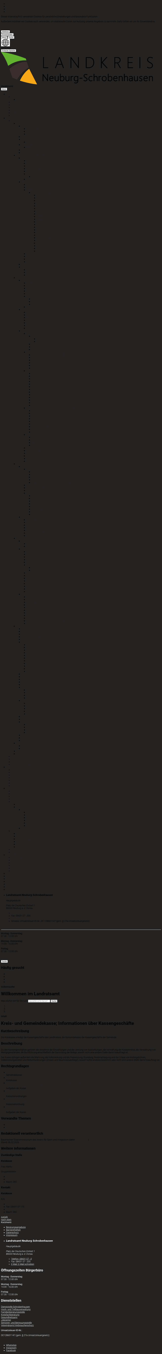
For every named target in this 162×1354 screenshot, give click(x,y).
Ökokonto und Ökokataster (44, 357)
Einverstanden (7, 34)
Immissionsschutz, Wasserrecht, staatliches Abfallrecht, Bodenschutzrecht (58, 309)
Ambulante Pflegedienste (38, 612)
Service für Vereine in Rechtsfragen (43, 823)
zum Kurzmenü (13, 9)
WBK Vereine (42, 211)
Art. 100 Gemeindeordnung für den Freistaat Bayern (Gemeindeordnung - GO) (44, 1072)
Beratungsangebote (31, 642)
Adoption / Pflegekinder (37, 554)
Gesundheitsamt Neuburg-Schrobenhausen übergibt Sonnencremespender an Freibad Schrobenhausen (77, 732)
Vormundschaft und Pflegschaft (42, 583)
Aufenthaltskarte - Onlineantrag (46, 514)
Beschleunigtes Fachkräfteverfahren (49, 479)
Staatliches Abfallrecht (37, 322)
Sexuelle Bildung (34, 692)
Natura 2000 (37, 373)
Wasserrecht (32, 325)
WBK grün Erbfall (44, 237)
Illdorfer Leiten (38, 394)
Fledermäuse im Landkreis (49, 338)
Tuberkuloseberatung (36, 658)
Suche (11, 37)
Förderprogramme (35, 447)
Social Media (12, 889)
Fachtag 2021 (33, 690)
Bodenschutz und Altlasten (39, 312)
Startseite (11, 1006)
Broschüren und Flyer (36, 817)
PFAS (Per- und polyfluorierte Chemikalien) (47, 320)
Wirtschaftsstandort (21, 857)
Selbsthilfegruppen (35, 666)
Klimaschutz (12, 876)
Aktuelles (10, 94)
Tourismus (11, 878)
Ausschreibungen (14, 873)
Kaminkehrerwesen (35, 317)
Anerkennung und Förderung (40, 815)
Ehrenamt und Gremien (37, 453)
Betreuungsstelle (34, 596)
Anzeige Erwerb (44, 208)
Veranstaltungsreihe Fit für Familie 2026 (51, 567)
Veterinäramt (22, 743)
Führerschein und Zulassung (35, 267)
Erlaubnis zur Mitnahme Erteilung (52, 243)
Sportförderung (18, 830)
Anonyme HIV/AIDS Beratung (40, 644)
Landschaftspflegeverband (39, 450)
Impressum (11, 1235)
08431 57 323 (17, 1176)
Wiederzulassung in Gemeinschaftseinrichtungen (50, 705)
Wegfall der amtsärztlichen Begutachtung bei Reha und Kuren (56, 729)
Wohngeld (31, 525)
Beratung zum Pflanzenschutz (46, 426)
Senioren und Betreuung (33, 594)
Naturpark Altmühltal (41, 376)
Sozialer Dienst (33, 551)
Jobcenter (21, 751)
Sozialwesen (27, 517)
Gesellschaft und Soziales (19, 788)
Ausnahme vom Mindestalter (50, 227)
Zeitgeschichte (28, 676)
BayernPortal (81, 1139)
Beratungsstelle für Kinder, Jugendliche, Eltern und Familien (50, 541)
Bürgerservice (13, 118)
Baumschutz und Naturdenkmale (47, 421)
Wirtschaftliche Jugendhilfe (39, 586)
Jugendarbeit (32, 572)
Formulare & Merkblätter (23, 761)
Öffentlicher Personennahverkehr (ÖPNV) (46, 147)
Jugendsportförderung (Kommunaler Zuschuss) (40, 838)
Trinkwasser (27, 735)
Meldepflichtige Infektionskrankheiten (45, 703)
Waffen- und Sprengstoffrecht (41, 189)
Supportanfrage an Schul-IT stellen (43, 142)
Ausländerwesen (29, 466)
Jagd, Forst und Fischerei (38, 184)
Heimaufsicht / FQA (36, 602)
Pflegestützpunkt (34, 599)
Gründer (15, 860)
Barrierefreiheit (13, 1229)
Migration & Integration (22, 852)
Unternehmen (18, 862)
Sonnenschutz (28, 674)
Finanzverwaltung (30, 126)
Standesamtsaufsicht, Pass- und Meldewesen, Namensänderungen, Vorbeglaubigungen (69, 487)
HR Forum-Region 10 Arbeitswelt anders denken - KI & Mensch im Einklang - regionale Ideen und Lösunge (63, 870)
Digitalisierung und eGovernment (37, 152)
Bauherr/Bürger (39, 299)
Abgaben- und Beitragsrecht (40, 160)
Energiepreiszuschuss (27, 844)
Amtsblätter (17, 104)
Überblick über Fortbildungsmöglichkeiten (41, 828)
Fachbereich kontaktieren (18, 884)
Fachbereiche (17, 120)
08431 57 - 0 (21, 913)
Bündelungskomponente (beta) (51, 251)
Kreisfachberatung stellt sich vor (47, 410)
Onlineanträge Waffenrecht (44, 192)
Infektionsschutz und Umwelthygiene (39, 679)
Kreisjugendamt (29, 549)
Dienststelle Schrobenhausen (15, 1306)
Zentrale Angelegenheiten (28, 123)
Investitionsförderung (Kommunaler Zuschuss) (39, 836)
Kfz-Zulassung (33, 272)
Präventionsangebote (32, 687)
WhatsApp (11, 1345)
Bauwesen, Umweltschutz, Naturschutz (35, 277)
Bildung (15, 868)
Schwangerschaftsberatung (40, 650)
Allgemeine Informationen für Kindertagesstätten (50, 708)
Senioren (15, 799)
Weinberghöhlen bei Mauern (45, 400)
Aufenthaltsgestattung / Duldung (47, 474)
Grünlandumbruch (40, 362)
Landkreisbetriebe (25, 753)
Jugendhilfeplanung (36, 575)
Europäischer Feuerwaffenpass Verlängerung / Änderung (64, 224)
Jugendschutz (33, 559)
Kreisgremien (17, 775)
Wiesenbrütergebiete (41, 389)
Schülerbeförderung (36, 128)
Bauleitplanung (33, 285)
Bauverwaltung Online (37, 296)
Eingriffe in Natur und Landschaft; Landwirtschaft (50, 352)
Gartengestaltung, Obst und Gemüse (49, 418)
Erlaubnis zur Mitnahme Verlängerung (55, 245)
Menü (4, 37)
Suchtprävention (34, 698)
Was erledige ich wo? (21, 115)
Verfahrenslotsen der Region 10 (41, 591)
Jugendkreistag (19, 777)
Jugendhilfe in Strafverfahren (40, 557)
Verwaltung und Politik (17, 767)
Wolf (13, 112)
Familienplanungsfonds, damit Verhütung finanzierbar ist (49, 636)
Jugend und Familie (21, 791)
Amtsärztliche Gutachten (33, 628)
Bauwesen (31, 283)
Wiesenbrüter (43, 341)
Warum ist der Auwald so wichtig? (48, 437)
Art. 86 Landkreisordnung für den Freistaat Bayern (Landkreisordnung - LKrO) (44, 1077)
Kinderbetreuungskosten (38, 527)
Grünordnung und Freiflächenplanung (49, 424)
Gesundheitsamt (24, 626)
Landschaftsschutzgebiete (44, 381)
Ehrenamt (16, 801)
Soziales (15, 793)
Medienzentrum (19, 849)
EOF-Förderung (33, 307)
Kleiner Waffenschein (46, 203)
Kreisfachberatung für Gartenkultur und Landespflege (52, 408)
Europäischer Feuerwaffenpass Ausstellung (57, 221)
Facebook (11, 1350)
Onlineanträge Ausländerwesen (41, 493)
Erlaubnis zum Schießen (48, 229)
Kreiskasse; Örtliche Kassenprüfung (23, 1124)
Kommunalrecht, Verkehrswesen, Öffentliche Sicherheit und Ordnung (50, 155)
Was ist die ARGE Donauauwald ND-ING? (51, 439)
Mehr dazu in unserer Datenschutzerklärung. (23, 26)
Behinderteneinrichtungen (39, 618)
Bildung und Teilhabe (36, 530)
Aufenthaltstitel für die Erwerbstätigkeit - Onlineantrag (57, 498)
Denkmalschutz (34, 291)
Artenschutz (37, 336)
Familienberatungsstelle (13, 1312)
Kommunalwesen (35, 174)
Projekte (30, 434)
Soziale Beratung (34, 663)
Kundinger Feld (38, 392)
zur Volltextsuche (14, 11)
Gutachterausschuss (36, 293)
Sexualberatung (34, 668)
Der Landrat (17, 769)
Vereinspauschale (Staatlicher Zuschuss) (36, 833)
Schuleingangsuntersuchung (40, 713)
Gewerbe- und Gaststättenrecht (41, 256)
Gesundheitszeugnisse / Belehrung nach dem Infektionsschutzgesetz (55, 639)
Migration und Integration (39, 490)
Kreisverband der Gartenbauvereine (48, 429)
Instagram (11, 1347)
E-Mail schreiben (22, 918)
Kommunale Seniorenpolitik (40, 615)
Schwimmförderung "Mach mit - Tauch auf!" (37, 846)
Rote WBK (41, 200)
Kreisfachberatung (10, 1314)
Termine (15, 865)
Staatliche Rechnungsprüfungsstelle (39, 264)
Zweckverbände (39, 176)
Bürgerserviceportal (21, 756)
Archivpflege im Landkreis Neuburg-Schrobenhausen (52, 166)
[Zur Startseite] (77, 83)
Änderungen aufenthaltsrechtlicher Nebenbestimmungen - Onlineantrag (66, 503)
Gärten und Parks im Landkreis (46, 432)
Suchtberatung (33, 652)
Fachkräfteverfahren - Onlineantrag (48, 506)
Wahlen (30, 179)
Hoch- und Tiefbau (30, 136)
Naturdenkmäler (39, 384)
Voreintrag (41, 213)
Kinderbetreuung (34, 562)
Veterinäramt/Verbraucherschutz (17, 1325)
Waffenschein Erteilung (47, 216)
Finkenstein (37, 402)
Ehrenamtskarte (24, 804)
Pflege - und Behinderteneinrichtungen (40, 684)
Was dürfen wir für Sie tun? (14, 1000)
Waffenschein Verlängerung (50, 219)
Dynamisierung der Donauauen (46, 445)
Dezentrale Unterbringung (39, 535)
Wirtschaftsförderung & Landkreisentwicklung (44, 144)
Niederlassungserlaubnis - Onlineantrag (50, 511)
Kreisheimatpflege (35, 168)
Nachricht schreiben (16, 926)
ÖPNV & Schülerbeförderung (25, 764)
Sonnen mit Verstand (36, 695)
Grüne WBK (42, 195)
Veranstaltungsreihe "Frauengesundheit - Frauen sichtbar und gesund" (60, 727)
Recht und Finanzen (36, 812)
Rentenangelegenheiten (38, 522)
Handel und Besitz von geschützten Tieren (52, 344)
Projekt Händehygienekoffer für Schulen (46, 711)
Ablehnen (5, 32)
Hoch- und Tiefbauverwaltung (16, 1309)
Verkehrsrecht (33, 269)
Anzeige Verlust (44, 240)
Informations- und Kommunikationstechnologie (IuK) (47, 139)
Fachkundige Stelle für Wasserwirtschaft (46, 328)
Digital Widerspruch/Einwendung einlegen (26, 886)
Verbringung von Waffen (48, 248)
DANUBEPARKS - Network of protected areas (53, 442)
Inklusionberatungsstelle (23, 796)
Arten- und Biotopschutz (38, 333)
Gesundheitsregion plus (33, 740)
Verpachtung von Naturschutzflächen (45, 455)
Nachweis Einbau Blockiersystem (52, 235)
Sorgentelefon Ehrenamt (38, 825)
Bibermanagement (40, 349)
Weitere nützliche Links (37, 820)
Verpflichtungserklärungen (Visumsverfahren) (54, 482)
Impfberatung (33, 647)
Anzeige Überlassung (46, 205)
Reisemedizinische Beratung (40, 660)
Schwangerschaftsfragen (33, 737)
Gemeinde (36, 301)
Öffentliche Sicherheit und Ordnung (38, 181)
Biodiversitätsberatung (37, 458)
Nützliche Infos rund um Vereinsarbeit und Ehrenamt (47, 809)
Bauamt (25, 280)
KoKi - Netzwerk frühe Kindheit (41, 565)
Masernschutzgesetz (31, 682)
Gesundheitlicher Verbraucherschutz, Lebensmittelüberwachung (53, 745)
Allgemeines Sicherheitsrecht (40, 187)
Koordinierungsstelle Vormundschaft (44, 588)
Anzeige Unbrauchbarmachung (51, 232)
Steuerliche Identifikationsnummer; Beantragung (30, 1127)
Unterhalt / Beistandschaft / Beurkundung (47, 580)
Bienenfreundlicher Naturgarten (47, 416)
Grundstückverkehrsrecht (38, 261)
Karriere (10, 881)
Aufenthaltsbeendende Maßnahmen (49, 477)
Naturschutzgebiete (41, 378)
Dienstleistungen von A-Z (23, 759)
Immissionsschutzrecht (38, 314)
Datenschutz (12, 1232)
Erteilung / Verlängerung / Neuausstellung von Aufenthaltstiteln (62, 471)
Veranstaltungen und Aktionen (46, 413)
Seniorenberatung (35, 623)
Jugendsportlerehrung (27, 841)
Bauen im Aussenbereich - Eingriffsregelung (52, 354)
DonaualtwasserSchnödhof (45, 397)
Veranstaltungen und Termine (25, 107)
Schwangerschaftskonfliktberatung (38, 719)
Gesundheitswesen (35, 259)
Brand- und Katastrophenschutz (42, 253)
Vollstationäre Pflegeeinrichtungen (43, 607)
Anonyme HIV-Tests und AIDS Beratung (40, 631)
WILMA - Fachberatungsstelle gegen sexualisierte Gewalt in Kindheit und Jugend (66, 543)
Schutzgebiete (33, 370)
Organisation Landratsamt (24, 772)
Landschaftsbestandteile (43, 386)
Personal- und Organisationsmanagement (42, 150)
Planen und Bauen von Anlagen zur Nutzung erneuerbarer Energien (64, 365)
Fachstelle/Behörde (41, 304)
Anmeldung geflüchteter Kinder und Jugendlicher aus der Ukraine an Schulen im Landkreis (60, 99)
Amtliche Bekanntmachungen (25, 110)
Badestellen (27, 634)
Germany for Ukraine (41, 509)
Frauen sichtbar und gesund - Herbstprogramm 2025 (52, 724)
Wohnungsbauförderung (38, 288)
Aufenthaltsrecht (34, 469)
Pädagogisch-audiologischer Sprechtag (45, 655)
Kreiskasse (31, 134)
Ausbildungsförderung (37, 163)
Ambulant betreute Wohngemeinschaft (45, 620)
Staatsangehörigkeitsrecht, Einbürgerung (46, 485)
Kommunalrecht (29, 158)
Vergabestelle (33, 131)
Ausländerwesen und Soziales (31, 463)
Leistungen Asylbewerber (38, 533)
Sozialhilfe (31, 519)
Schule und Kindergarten (33, 700)
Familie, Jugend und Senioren (30, 538)
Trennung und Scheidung (38, 578)
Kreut (34, 405)
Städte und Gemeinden (22, 783)
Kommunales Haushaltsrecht (40, 171)
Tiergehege (36, 368)
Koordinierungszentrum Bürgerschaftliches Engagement (44, 807)
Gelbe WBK (41, 197)
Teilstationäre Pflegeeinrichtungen (43, 610)
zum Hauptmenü (14, 6)
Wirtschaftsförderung (16, 854)
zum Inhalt (11, 3)
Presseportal (17, 102)
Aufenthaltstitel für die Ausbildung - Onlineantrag (55, 495)
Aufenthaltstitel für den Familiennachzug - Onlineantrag (58, 501)
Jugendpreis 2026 (20, 780)
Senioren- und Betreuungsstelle (16, 1322)
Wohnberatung (33, 604)
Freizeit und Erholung (36, 461)
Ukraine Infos (17, 96)
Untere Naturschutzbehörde (35, 330)
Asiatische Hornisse (41, 346)
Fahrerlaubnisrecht (35, 275)
